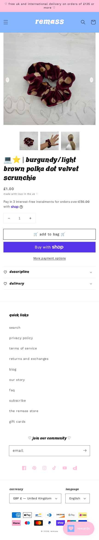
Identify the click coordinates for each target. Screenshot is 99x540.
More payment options (49, 258)
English (74, 498)
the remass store (23, 411)
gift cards (17, 421)
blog (12, 369)
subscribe (17, 400)
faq (12, 390)
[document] (49, 80)
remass (54, 531)
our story (17, 380)
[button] (6, 22)
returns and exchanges (29, 359)
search (15, 327)
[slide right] (91, 79)
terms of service (23, 348)
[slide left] (7, 79)
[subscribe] (85, 451)
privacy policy (21, 338)
